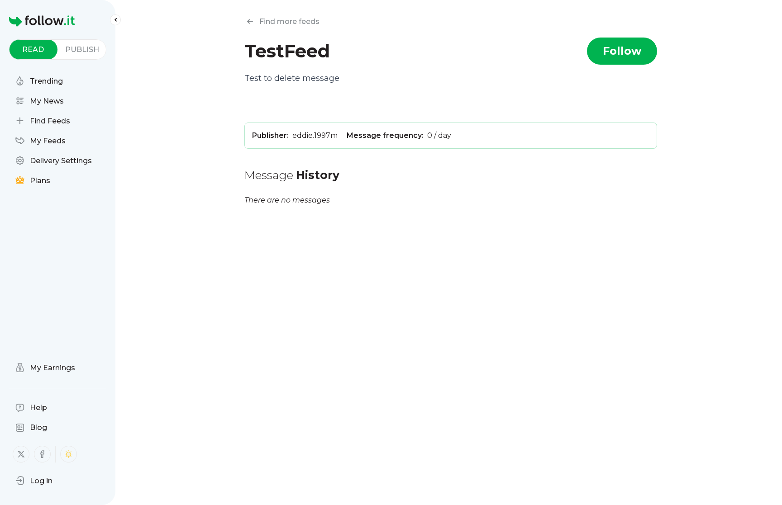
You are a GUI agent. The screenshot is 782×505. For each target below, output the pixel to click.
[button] (34, 481)
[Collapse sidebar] (115, 19)
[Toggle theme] (68, 454)
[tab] (33, 49)
